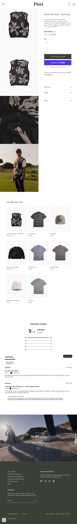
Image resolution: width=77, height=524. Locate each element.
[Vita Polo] (38, 286)
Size (45, 39)
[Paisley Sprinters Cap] (17, 286)
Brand (68, 514)
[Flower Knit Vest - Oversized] (17, 219)
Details (46, 93)
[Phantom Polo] (38, 252)
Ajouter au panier (57, 56)
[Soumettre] (36, 500)
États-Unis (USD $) (12, 513)
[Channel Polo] (38, 219)
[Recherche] (69, 4)
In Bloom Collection (50, 514)
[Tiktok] (50, 481)
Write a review (67, 356)
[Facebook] (41, 481)
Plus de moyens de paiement (57, 67)
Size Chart (47, 87)
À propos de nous (13, 481)
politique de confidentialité (15, 476)
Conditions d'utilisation (14, 474)
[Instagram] (45, 481)
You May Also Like (15, 202)
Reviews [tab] (10, 357)
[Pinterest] (54, 481)
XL (51, 42)
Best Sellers (62, 514)
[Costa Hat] (60, 219)
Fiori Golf (14, 518)
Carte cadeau (11, 471)
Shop (57, 514)
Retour (46, 100)
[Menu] (3, 4)
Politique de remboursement (16, 479)
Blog (9, 484)
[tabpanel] (38, 381)
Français (24, 513)
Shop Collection (38, 442)
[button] (38, 338)
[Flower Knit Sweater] (17, 252)
